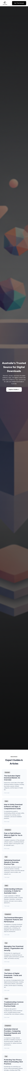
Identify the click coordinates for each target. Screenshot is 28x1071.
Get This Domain (19, 3)
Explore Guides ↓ (14, 389)
